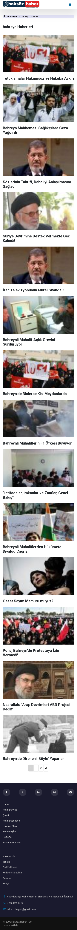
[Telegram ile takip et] (70, 792)
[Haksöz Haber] (21, 4)
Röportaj (7, 836)
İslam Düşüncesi (11, 820)
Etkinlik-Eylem (10, 831)
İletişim (6, 861)
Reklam (7, 878)
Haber (6, 804)
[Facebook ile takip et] (6, 792)
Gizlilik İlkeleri (10, 867)
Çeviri (6, 815)
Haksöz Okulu (10, 826)
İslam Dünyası (10, 809)
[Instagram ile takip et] (54, 792)
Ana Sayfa (11, 16)
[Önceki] (31, 768)
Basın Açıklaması (12, 842)
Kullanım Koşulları (12, 872)
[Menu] (70, 4)
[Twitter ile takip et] (22, 792)
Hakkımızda (9, 856)
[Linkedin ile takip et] (38, 792)
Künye (6, 883)
